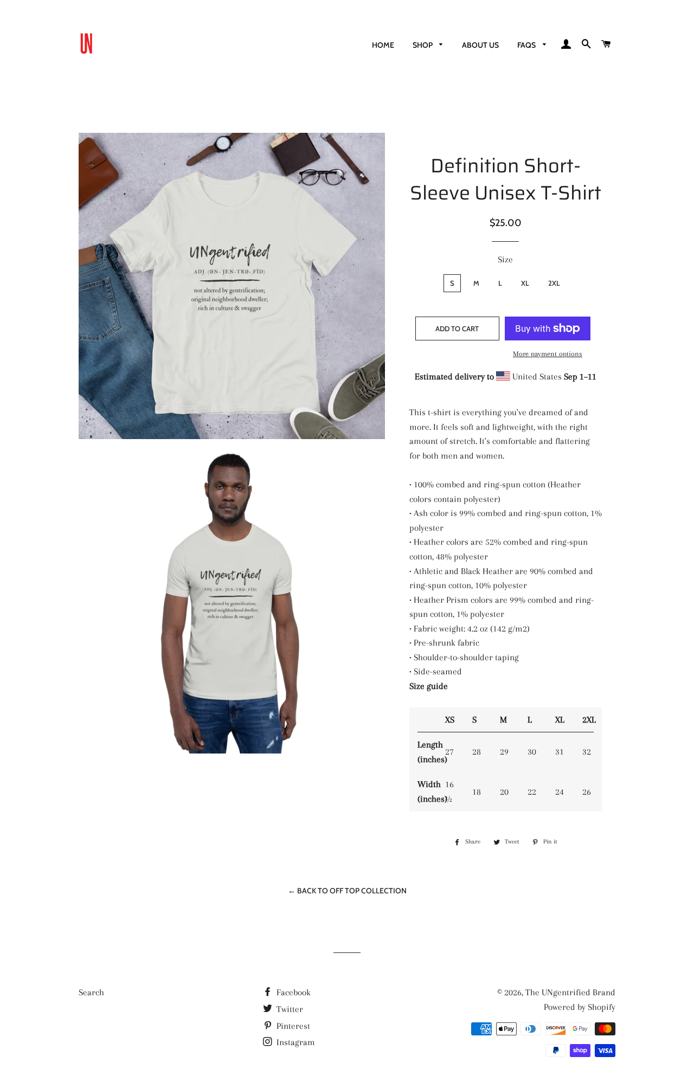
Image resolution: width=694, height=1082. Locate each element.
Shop (423, 45)
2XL (554, 283)
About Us (480, 45)
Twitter (288, 1009)
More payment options (547, 354)
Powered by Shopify (579, 1007)
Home (383, 45)
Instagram (294, 1042)
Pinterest (292, 1026)
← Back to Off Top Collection (347, 891)
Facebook (292, 992)
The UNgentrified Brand (570, 992)
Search (91, 992)
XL (525, 283)
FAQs (527, 45)
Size (505, 259)
